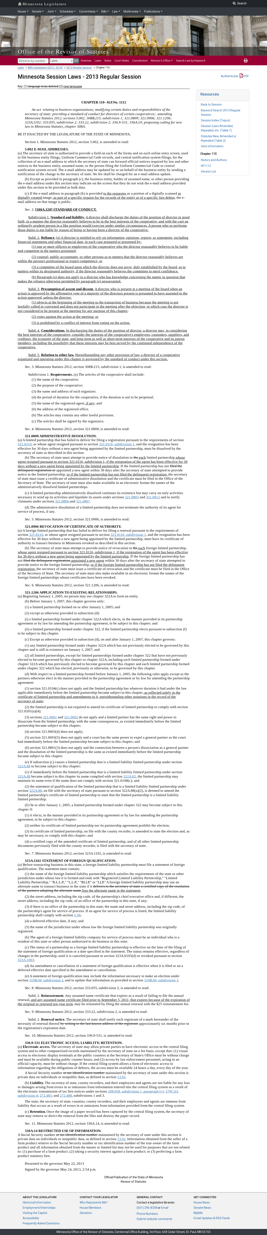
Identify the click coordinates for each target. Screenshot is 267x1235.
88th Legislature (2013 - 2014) (45, 67)
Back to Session (211, 104)
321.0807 (83, 501)
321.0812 (153, 497)
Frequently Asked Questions (41, 1223)
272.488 (66, 1096)
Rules (108, 60)
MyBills (198, 1213)
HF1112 (206, 165)
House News (202, 1202)
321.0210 (25, 444)
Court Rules (122, 60)
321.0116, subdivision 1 (117, 444)
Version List (208, 171)
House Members (90, 1207)
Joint (50, 11)
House (22, 11)
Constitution (140, 60)
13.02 (121, 1077)
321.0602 (71, 717)
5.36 (77, 915)
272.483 (46, 1096)
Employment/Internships (39, 1207)
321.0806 (62, 501)
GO (76, 61)
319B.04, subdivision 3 (161, 980)
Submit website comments (154, 1219)
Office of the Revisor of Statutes (63, 51)
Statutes (86, 60)
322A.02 (129, 776)
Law (115, 11)
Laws (98, 60)
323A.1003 (26, 960)
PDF (246, 76)
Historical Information (37, 1202)
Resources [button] (209, 94)
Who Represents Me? (94, 1202)
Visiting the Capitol (35, 1213)
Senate (37, 11)
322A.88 (24, 766)
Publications (152, 11)
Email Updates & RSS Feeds (212, 1218)
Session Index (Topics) (215, 120)
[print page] (245, 60)
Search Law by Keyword (190, 60)
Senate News (202, 1207)
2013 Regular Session (79, 67)
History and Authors (214, 160)
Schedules (66, 11)
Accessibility (31, 1218)
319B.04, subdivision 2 (46, 980)
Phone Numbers (147, 1213)
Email (164, 1207)
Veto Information (212, 146)
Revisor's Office (160, 60)
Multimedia (130, 11)
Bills (104, 11)
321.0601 (50, 717)
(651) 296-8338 (147, 1207)
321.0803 (132, 497)
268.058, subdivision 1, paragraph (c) (136, 1091)
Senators (86, 1213)
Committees (87, 11)
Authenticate (229, 76)
